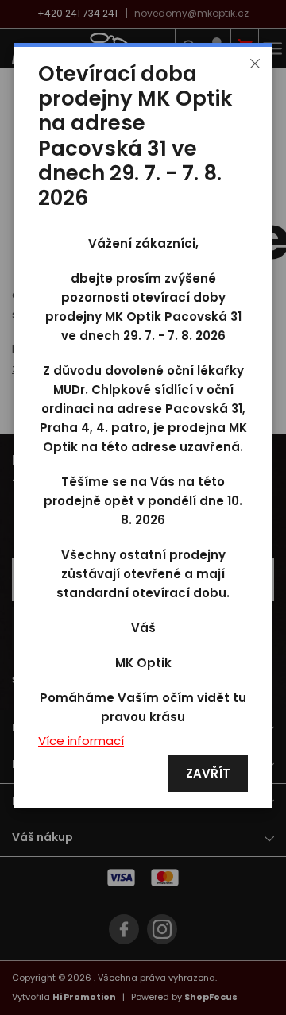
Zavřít (208, 774)
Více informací (81, 741)
